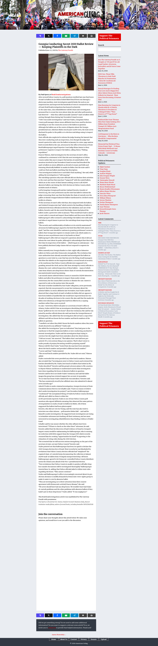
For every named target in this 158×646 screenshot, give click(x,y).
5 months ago (115, 259)
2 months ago (113, 233)
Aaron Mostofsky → (59, 635)
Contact (74, 639)
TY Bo (100, 236)
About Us (63, 639)
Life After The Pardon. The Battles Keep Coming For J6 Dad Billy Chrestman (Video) (109, 257)
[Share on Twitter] (49, 36)
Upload (103, 639)
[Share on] (74, 36)
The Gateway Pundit (65, 50)
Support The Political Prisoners (109, 37)
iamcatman (103, 262)
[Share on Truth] (40, 36)
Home (57, 27)
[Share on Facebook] (57, 36)
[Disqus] (66, 544)
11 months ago (107, 317)
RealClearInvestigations (61, 94)
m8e (99, 223)
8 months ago (111, 287)
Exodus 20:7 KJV (104, 253)
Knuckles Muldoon (106, 303)
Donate (100, 27)
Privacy (84, 639)
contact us (52, 628)
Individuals (67, 27)
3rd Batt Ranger (105, 279)
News (79, 27)
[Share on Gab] (66, 36)
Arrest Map (89, 27)
